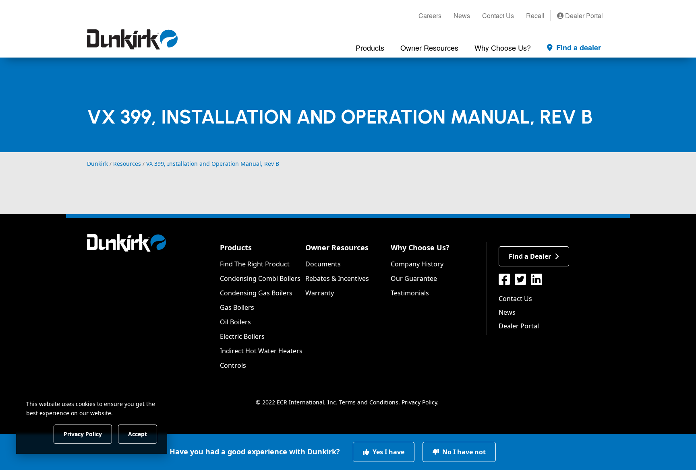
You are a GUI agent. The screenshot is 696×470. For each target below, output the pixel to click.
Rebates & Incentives (337, 278)
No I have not (463, 451)
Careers (429, 15)
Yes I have (387, 451)
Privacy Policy (419, 402)
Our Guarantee (414, 278)
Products (236, 247)
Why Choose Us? (420, 247)
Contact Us (498, 15)
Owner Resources (337, 247)
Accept (137, 433)
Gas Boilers (237, 307)
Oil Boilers (235, 321)
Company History (417, 264)
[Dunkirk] (132, 39)
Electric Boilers (242, 336)
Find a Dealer (530, 256)
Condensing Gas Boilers (256, 293)
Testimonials (410, 293)
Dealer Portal (583, 15)
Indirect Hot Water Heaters (261, 350)
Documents (323, 264)
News (462, 15)
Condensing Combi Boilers (260, 278)
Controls (233, 365)
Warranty (319, 293)
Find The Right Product (255, 264)
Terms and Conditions (368, 402)
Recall (535, 15)
